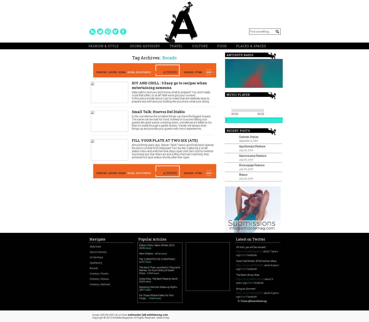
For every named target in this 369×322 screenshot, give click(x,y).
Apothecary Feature (252, 146)
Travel (176, 46)
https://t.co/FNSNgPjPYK (249, 293)
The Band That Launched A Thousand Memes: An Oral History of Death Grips (159, 270)
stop (246, 103)
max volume (266, 103)
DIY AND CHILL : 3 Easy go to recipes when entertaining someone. (169, 85)
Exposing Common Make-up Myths (158, 287)
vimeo (115, 31)
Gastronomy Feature (252, 156)
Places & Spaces (251, 46)
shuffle (273, 110)
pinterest (108, 31)
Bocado (94, 268)
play (234, 103)
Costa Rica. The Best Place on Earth (158, 278)
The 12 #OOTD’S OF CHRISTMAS (157, 259)
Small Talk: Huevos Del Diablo (158, 111)
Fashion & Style (104, 46)
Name (243, 174)
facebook (123, 31)
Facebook (252, 255)
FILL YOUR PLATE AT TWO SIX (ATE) (165, 140)
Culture (200, 46)
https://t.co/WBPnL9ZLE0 (250, 279)
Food (222, 46)
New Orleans (146, 253)
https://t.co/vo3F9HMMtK (249, 265)
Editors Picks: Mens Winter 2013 (156, 245)
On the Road (96, 257)
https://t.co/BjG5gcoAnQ (249, 251)
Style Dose (95, 246)
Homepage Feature (252, 165)
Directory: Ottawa (99, 279)
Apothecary (96, 262)
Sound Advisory (145, 46)
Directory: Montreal (100, 284)
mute (252, 103)
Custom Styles (248, 137)
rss (92, 31)
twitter (100, 31)
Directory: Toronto (99, 273)
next (241, 103)
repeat (267, 110)
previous (227, 103)
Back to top (163, 317)
